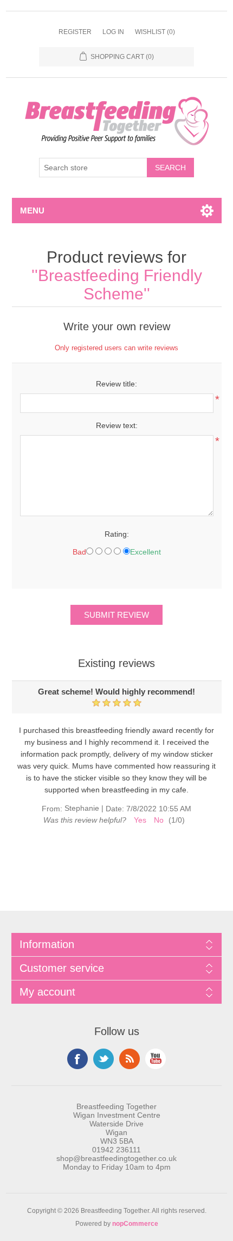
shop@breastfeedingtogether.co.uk (116, 1158)
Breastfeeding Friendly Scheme (120, 284)
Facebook (77, 1059)
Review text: (117, 425)
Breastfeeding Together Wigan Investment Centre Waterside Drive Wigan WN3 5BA (116, 1123)
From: (52, 808)
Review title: (116, 383)
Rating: (117, 534)
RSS (129, 1059)
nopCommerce (135, 1223)
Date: (115, 808)
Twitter (103, 1059)
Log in (113, 32)
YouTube (155, 1059)
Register (75, 32)
